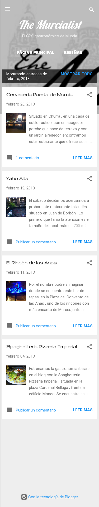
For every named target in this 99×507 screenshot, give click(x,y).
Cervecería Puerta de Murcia (39, 94)
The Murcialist (49, 24)
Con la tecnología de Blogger (52, 497)
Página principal (35, 52)
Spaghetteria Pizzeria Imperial (41, 346)
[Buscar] (91, 11)
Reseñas (73, 52)
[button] (89, 96)
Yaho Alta (17, 178)
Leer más (83, 157)
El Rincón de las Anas (31, 262)
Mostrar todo (77, 74)
